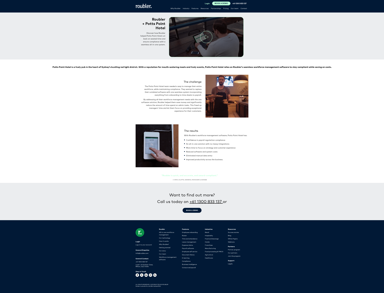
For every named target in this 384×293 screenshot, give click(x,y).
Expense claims (187, 245)
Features (195, 8)
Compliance (186, 261)
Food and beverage (212, 239)
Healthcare (209, 258)
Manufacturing (210, 248)
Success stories (233, 232)
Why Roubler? (164, 244)
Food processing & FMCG (214, 251)
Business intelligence (189, 264)
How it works (164, 241)
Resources (205, 8)
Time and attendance (189, 239)
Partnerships (216, 8)
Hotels (207, 242)
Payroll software (188, 248)
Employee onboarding (190, 232)
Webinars (231, 242)
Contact (244, 8)
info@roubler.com (142, 253)
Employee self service (189, 251)
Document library (188, 255)
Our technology (164, 238)
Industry (186, 8)
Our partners (232, 253)
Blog (229, 235)
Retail (207, 232)
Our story (162, 251)
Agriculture (209, 255)
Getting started (164, 247)
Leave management (189, 242)
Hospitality (209, 235)
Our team (234, 8)
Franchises (209, 245)
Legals (230, 264)
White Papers (233, 239)
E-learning (185, 258)
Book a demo (192, 210)
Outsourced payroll (189, 267)
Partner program (234, 249)
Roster (184, 235)
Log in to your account (144, 245)
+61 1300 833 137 (239, 3)
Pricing (226, 8)
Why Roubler (175, 8)
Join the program (234, 256)
